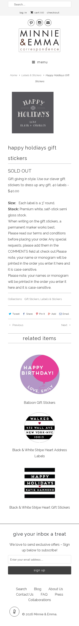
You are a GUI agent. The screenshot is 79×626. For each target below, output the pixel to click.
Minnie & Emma (45, 614)
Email (66, 313)
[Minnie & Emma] (40, 41)
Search (21, 589)
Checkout (53, 12)
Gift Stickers (31, 299)
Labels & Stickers (51, 299)
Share (29, 313)
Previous (17, 325)
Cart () (39, 12)
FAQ (44, 594)
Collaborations (39, 600)
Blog (37, 589)
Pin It (42, 313)
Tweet (16, 313)
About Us (55, 589)
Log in (23, 12)
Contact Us (24, 594)
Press (59, 594)
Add (53, 313)
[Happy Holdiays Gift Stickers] (32, 112)
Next (64, 325)
